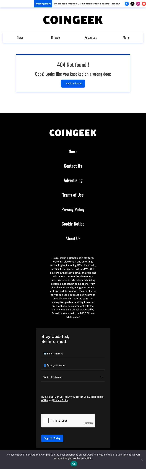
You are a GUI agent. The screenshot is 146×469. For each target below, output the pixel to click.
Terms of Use (73, 195)
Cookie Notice (73, 224)
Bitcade (55, 37)
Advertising (73, 180)
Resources (91, 37)
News (20, 37)
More (126, 37)
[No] (141, 459)
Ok (73, 463)
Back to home (74, 83)
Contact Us (73, 166)
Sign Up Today (52, 438)
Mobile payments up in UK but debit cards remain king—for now (87, 3)
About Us (73, 238)
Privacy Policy (73, 209)
